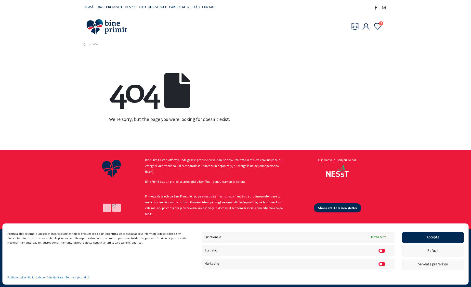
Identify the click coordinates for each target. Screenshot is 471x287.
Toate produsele (109, 7)
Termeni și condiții (77, 278)
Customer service (153, 7)
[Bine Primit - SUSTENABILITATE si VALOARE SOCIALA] (106, 26)
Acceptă (433, 237)
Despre (130, 7)
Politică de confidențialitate (45, 278)
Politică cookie (16, 278)
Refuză (433, 251)
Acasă (89, 7)
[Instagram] (383, 7)
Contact (209, 7)
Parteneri (177, 7)
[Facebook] (375, 7)
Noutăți (193, 7)
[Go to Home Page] (84, 45)
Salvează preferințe (433, 264)
